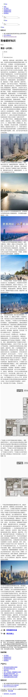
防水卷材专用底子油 (9, 668)
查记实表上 (10, 633)
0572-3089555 (7, 35)
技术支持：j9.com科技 (10, 693)
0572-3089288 (15, 685)
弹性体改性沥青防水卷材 (10, 667)
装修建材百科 (7, 11)
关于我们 (6, 8)
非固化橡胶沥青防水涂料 (10, 677)
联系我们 (6, 13)
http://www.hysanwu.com (10, 36)
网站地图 (10, 691)
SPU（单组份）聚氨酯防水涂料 (12, 672)
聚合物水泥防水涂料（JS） (11, 673)
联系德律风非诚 (12, 630)
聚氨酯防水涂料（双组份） (11, 675)
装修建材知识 (7, 10)
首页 (5, 6)
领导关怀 (6, 670)
